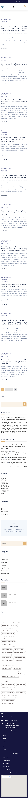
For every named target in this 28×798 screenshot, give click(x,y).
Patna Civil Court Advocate (8, 681)
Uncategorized (4, 514)
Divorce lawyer (19, 660)
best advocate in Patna (17, 622)
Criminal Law (4, 507)
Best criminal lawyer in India (8, 633)
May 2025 (3, 493)
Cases (4, 743)
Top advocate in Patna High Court (9, 695)
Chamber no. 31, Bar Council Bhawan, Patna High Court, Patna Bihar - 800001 (12, 725)
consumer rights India (7, 652)
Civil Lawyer (5, 757)
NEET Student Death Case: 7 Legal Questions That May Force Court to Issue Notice (14, 176)
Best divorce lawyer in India (8, 636)
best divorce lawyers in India (8, 641)
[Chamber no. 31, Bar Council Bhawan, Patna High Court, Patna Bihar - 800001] (2, 723)
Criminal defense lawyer (19, 652)
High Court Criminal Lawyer (8, 665)
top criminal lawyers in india (8, 700)
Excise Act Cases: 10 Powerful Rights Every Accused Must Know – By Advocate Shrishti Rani (14, 102)
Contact (4, 749)
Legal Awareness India (7, 671)
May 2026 (3, 479)
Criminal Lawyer (6, 760)
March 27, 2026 (4, 207)
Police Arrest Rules (21, 684)
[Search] (24, 404)
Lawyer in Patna (17, 668)
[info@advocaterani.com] (2, 720)
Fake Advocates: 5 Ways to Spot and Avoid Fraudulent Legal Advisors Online (14, 285)
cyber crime (3, 508)
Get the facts (4, 444)
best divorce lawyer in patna (8, 638)
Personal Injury (4, 513)
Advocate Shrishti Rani (18, 620)
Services (4, 741)
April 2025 (3, 495)
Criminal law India (6, 655)
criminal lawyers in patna (7, 660)
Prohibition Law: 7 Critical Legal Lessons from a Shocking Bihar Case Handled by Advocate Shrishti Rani (14, 139)
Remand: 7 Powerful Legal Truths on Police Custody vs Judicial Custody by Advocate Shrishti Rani (14, 362)
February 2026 (4, 483)
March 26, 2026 (4, 243)
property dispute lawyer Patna (9, 687)
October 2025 (4, 488)
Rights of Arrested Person (7, 692)
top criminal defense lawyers (8, 697)
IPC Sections (4, 510)
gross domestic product (6, 466)
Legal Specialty (4, 511)
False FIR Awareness (6, 663)
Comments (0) (4, 21)
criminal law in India (16, 655)
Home (4, 735)
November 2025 (5, 487)
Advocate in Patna (6, 620)
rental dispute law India (7, 689)
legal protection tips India (7, 673)
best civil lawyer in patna (7, 628)
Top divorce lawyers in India (8, 703)
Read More (4, 48)
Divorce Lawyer (6, 766)
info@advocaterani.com (10, 720)
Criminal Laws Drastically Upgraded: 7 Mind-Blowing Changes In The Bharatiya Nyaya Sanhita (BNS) (14, 446)
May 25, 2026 (3, 60)
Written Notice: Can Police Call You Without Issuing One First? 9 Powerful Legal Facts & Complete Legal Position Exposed (14, 28)
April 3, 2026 (4, 134)
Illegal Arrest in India (6, 668)
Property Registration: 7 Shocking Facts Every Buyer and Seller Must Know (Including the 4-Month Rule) (14, 213)
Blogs (4, 746)
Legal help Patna (18, 671)
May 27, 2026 (3, 23)
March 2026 (4, 482)
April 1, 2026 (4, 171)
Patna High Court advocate (8, 684)
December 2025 (5, 485)
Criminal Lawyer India (6, 657)
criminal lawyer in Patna (19, 657)
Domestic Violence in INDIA (20, 466)
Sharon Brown (4, 462)
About (4, 738)
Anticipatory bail (5, 622)
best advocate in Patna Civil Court (9, 625)
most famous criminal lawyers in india (10, 676)
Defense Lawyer (6, 769)
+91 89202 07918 (8, 717)
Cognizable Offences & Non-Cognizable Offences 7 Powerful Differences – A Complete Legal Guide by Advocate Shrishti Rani (14, 323)
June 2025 (3, 491)
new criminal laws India (7, 679)
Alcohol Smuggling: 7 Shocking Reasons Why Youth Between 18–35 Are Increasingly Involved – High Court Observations (14, 248)
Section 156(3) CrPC (20, 692)
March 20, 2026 (4, 317)
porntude (3, 457)
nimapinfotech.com (5, 451)
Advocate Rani (7, 19)
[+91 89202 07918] (2, 716)
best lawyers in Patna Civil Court (9, 646)
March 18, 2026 (4, 356)
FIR (14, 663)
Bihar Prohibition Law (6, 649)
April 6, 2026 (4, 96)
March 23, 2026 (4, 281)
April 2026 (3, 480)
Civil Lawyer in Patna (18, 649)
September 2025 (5, 490)
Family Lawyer (6, 763)
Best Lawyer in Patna (6, 644)
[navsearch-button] (25, 6)
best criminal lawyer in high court (9, 630)
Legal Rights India (20, 673)
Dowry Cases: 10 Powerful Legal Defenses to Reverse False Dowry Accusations (14, 65)
